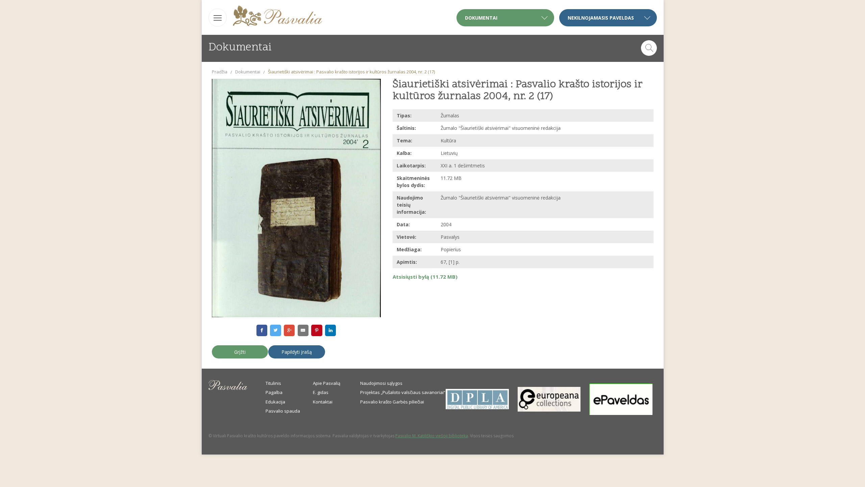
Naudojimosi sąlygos (381, 383)
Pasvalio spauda (283, 411)
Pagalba (274, 392)
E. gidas (320, 392)
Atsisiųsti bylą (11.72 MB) (425, 276)
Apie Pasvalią (326, 383)
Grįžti (240, 352)
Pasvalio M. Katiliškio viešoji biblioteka (431, 436)
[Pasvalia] (277, 16)
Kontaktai (322, 402)
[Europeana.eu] (549, 410)
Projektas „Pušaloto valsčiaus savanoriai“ (402, 392)
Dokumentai (247, 72)
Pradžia (219, 72)
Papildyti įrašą (296, 352)
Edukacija (275, 402)
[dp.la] (477, 407)
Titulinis (273, 383)
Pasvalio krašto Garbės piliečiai (392, 402)
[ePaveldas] (620, 413)
